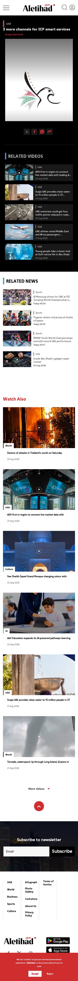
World (10, 889)
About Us (30, 906)
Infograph (31, 882)
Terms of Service (48, 883)
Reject (50, 973)
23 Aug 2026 (13, 459)
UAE (9, 882)
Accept (35, 973)
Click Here (31, 963)
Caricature (31, 899)
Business (12, 896)
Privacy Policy (29, 914)
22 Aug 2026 (13, 582)
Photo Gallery (29, 890)
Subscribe (62, 851)
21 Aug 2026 (13, 706)
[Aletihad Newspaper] (39, 7)
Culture (11, 911)
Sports (11, 904)
